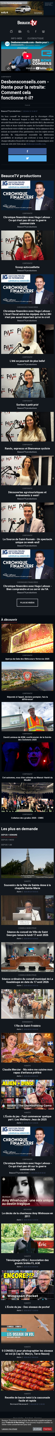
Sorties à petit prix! (27, 404)
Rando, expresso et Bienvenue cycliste (27, 448)
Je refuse (37, 1429)
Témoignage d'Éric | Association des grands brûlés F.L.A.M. (27, 1262)
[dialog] (27, 1425)
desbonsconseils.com (35, 144)
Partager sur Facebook (27, 151)
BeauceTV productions (11, 111)
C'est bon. (47, 1429)
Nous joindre (43, 32)
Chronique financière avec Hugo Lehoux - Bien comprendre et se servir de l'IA (27, 588)
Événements (27, 1022)
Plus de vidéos (27, 603)
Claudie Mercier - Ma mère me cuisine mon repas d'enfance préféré (27, 1071)
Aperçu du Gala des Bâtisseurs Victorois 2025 (27, 659)
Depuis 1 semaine (9, 835)
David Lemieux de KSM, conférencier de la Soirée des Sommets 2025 (27, 738)
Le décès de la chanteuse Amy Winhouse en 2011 (27, 1215)
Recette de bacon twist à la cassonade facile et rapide (27, 1399)
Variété (27, 881)
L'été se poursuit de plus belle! (27, 360)
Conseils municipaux (27, 928)
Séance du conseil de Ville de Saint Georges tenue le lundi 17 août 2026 (27, 933)
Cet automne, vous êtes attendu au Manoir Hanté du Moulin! (27, 778)
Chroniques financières (27, 307)
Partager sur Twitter (27, 158)
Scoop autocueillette (27, 267)
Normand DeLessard (19, 1404)
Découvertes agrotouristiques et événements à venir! (27, 494)
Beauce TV (27, 22)
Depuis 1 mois (7, 840)
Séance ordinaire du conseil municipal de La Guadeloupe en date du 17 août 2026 (27, 980)
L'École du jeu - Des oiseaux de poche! (27, 1306)
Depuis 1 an (6, 845)
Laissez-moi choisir (9, 1429)
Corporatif (6, 77)
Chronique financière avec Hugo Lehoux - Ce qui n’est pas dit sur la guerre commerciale (27, 220)
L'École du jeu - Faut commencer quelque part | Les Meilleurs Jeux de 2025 (27, 1118)
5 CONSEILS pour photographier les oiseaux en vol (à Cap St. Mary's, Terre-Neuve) (27, 1352)
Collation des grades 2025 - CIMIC (27, 818)
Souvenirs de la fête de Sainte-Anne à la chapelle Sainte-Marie (27, 887)
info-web (16, 38)
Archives (27, 1209)
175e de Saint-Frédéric (27, 1025)
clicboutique (35, 38)
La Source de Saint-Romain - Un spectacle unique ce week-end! (27, 541)
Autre (19, 892)
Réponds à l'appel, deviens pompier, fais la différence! (27, 698)
